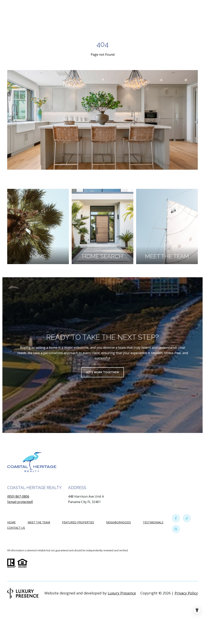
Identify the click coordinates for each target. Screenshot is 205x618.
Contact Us (16, 528)
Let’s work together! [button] (102, 372)
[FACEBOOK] (176, 518)
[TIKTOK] (187, 518)
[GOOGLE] (176, 529)
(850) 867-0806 (18, 496)
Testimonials (153, 522)
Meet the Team (39, 522)
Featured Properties (78, 522)
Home (11, 522)
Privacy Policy (186, 593)
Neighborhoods (118, 522)
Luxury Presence (122, 593)
